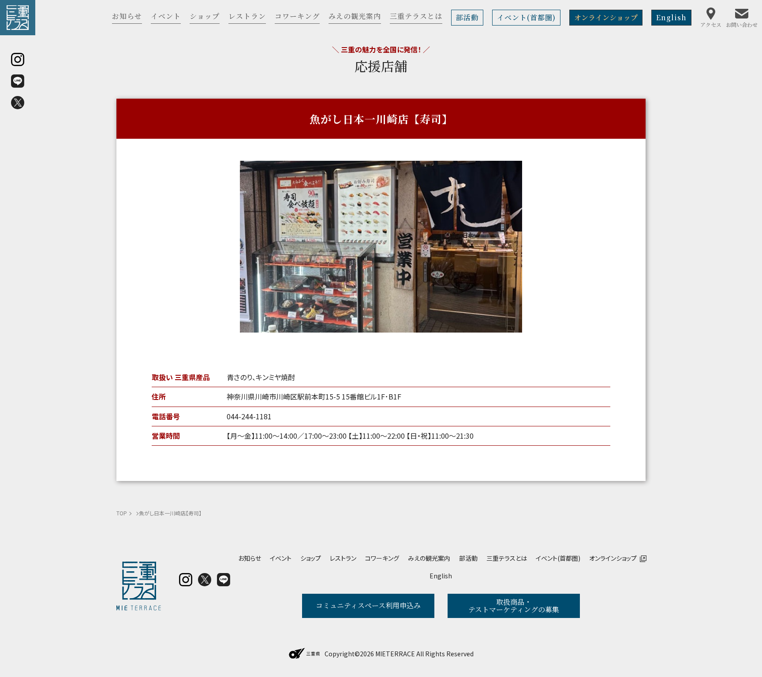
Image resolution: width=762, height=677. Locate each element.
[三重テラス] (17, 17)
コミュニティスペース (368, 605)
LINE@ (223, 579)
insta (185, 579)
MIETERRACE (395, 653)
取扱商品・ (513, 606)
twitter (204, 579)
